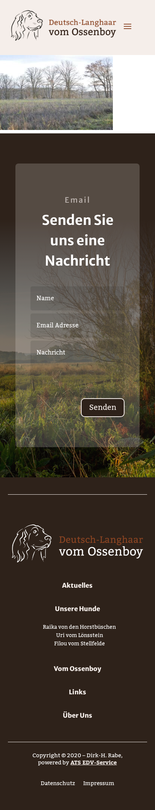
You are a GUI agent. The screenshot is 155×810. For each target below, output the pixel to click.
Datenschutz (58, 785)
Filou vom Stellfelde (79, 645)
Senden (102, 407)
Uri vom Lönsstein (79, 637)
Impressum (98, 785)
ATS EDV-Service (93, 762)
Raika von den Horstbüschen (79, 629)
